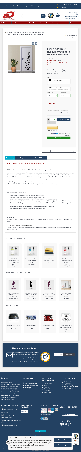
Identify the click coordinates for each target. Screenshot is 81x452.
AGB (45, 385)
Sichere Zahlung (68, 384)
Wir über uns (28, 382)
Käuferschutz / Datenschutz (68, 383)
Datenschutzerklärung (18, 358)
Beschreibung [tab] (10, 158)
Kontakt (64, 7)
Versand (57, 106)
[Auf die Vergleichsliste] (33, 43)
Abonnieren (69, 354)
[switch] (75, 444)
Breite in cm (50, 92)
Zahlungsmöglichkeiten (31, 383)
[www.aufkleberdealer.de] (9, 15)
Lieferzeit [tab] (30, 158)
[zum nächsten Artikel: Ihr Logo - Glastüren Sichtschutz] (75, 37)
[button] (57, 4)
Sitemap (46, 387)
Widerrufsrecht (48, 392)
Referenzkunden (49, 389)
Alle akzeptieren (62, 440)
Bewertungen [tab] (20, 158)
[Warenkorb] (56, 15)
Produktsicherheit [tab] (40, 158)
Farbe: (48, 77)
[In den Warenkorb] (6, 39)
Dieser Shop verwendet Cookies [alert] (21, 438)
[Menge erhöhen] (52, 122)
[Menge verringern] (48, 119)
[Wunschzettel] (57, 7)
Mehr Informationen (45, 450)
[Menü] (78, 434)
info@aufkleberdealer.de (10, 425)
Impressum (47, 390)
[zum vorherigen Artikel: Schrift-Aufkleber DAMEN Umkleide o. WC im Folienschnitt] (72, 37)
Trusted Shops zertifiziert (71, 386)
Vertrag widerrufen (40, 431)
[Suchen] (43, 16)
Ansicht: (49, 85)
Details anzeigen (62, 445)
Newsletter (28, 389)
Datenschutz (48, 383)
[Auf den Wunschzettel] (36, 43)
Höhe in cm (63, 92)
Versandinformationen (31, 385)
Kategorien (28, 387)
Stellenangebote (66, 4)
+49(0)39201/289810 (71, 17)
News (75, 4)
